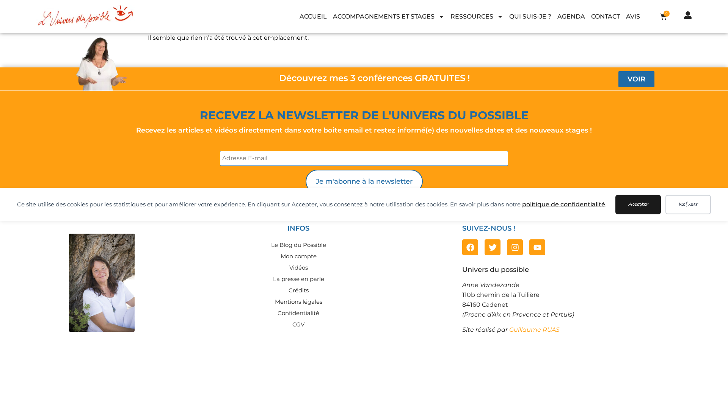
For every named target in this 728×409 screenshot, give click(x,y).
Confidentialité (298, 313)
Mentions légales (298, 301)
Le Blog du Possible (298, 244)
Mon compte (299, 256)
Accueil (313, 16)
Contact (605, 16)
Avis (633, 16)
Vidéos (298, 267)
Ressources (471, 16)
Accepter (638, 204)
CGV (298, 324)
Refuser (688, 204)
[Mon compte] (688, 15)
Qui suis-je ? (530, 16)
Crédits (299, 290)
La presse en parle (298, 279)
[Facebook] (470, 247)
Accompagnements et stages (384, 16)
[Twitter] (492, 247)
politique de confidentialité (563, 204)
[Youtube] (537, 247)
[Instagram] (515, 247)
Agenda (571, 16)
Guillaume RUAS (534, 329)
